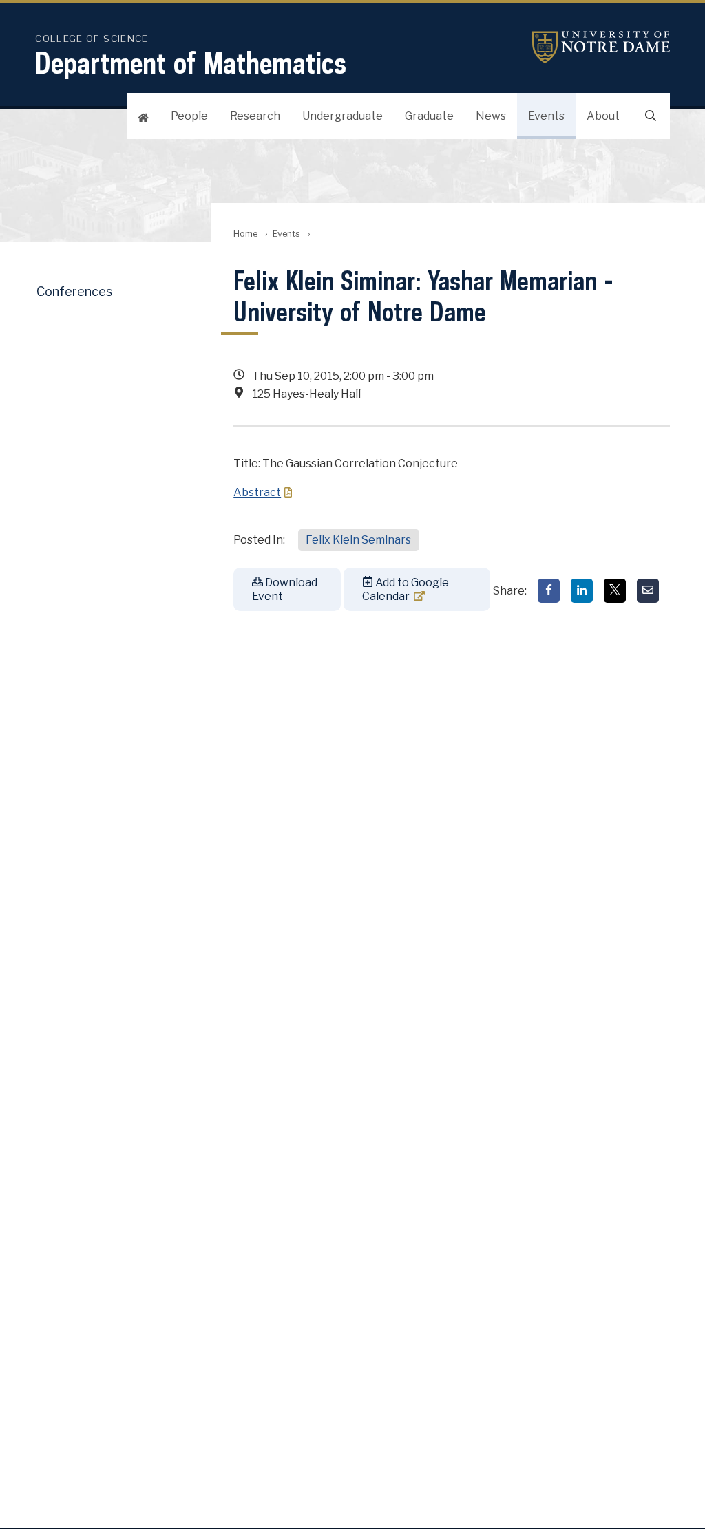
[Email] (648, 591)
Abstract (257, 492)
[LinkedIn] (582, 591)
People (189, 115)
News (491, 115)
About (603, 115)
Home (245, 233)
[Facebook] (549, 591)
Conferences (74, 291)
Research (255, 115)
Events (546, 115)
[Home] (143, 116)
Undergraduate (342, 115)
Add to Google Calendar (405, 589)
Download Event (284, 589)
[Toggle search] (650, 116)
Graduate (429, 115)
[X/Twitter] (615, 591)
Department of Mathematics (190, 62)
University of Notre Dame (601, 47)
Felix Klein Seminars (358, 539)
